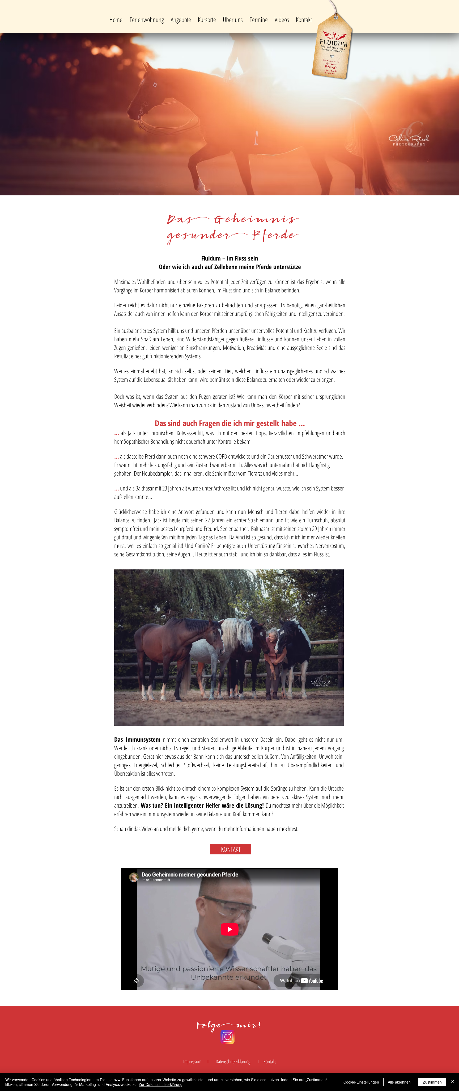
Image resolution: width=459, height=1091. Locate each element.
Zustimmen (432, 1082)
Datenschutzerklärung (233, 1061)
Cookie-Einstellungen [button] (361, 1082)
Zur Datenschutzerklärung (160, 1084)
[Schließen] (452, 1082)
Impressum (192, 1061)
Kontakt (270, 1061)
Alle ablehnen (399, 1082)
